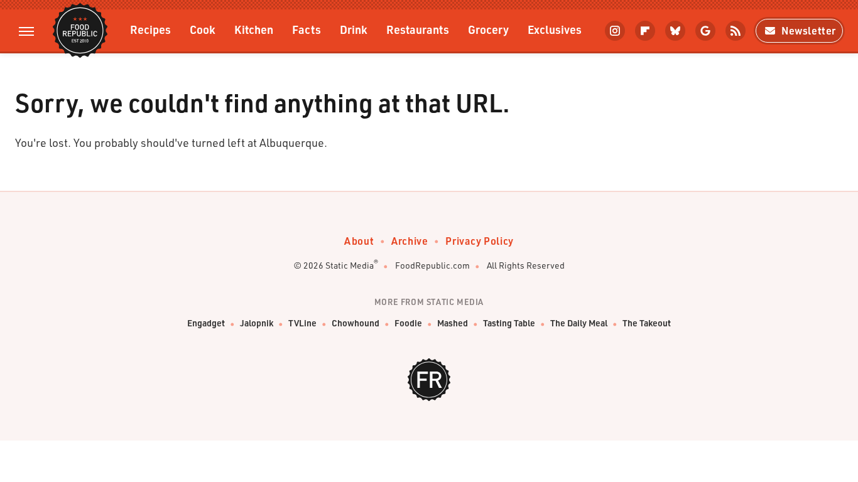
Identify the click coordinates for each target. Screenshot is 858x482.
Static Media (349, 265)
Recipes (150, 29)
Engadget (206, 323)
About (359, 240)
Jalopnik (256, 323)
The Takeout (646, 323)
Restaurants (417, 29)
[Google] (705, 31)
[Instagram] (615, 31)
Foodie (408, 323)
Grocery (488, 29)
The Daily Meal (578, 323)
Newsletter (808, 30)
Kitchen (253, 29)
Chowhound (355, 323)
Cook (202, 29)
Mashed (452, 323)
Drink (353, 29)
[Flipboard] (645, 31)
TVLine (302, 323)
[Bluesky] (675, 31)
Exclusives (555, 29)
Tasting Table (509, 323)
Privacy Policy (479, 240)
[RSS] (735, 31)
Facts (306, 29)
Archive (409, 240)
